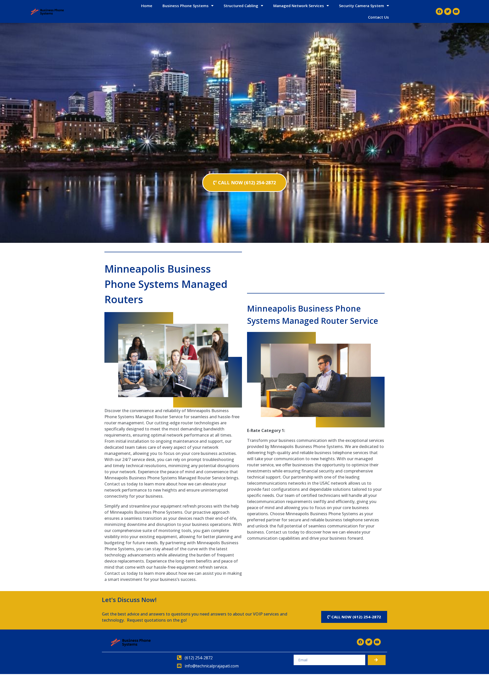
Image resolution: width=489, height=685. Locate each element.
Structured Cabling (241, 5)
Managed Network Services (298, 5)
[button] (244, 182)
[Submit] (377, 660)
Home (146, 5)
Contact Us (378, 17)
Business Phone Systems (185, 5)
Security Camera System (361, 5)
